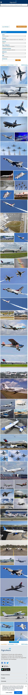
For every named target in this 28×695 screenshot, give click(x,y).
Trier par (4, 41)
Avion (3, 34)
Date (3, 55)
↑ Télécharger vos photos (21, 26)
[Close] (25, 686)
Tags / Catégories (6, 45)
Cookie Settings (9, 692)
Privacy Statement (11, 689)
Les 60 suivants (11, 65)
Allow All (18, 692)
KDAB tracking (24, 65)
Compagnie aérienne (6, 48)
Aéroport (4, 38)
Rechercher (4, 58)
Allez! (18, 60)
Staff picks (4, 51)
